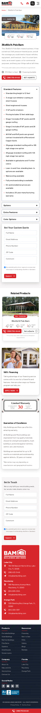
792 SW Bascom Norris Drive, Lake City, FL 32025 (21, 567)
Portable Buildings (8, 633)
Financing (25, 633)
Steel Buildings (7, 637)
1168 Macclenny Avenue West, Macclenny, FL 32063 (19, 586)
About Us (5, 664)
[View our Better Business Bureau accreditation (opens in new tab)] (10, 691)
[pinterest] (17, 686)
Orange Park (26, 671)
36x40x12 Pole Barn (21, 321)
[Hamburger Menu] (38, 3)
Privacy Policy (14, 705)
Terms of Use (26, 705)
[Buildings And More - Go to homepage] (7, 3)
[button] (20, 89)
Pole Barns (5, 643)
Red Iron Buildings (8, 640)
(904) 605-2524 (14, 591)
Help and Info (6, 668)
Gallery (24, 643)
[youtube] (8, 686)
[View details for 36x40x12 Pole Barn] (20, 307)
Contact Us (6, 674)
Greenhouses (6, 650)
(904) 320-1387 (14, 610)
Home (4, 10)
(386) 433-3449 (14, 572)
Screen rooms (7, 653)
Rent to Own (26, 637)
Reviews (24, 650)
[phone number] (22, 3)
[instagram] (12, 686)
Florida (25, 659)
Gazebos (5, 646)
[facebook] (3, 686)
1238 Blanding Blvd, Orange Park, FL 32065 (21, 604)
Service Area (6, 671)
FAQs (23, 640)
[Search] (32, 3)
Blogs (24, 646)
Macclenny (25, 668)
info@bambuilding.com (17, 576)
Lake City (25, 664)
